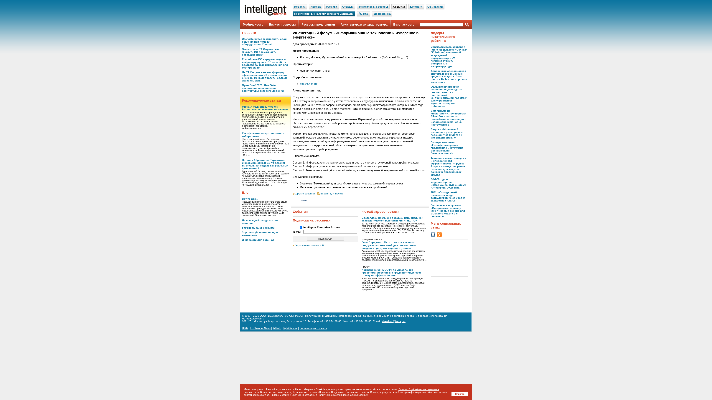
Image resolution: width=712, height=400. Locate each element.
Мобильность (253, 24)
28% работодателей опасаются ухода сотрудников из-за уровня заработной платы (448, 196)
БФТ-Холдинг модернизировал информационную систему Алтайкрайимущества (448, 183)
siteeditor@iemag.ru (394, 321)
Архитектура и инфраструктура (364, 24)
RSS (365, 13)
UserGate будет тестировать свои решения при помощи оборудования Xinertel (264, 42)
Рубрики (331, 6)
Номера (316, 6)
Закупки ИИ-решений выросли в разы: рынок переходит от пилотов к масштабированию (447, 133)
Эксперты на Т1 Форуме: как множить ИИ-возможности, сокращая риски (260, 52)
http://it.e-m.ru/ (308, 83)
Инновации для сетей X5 (258, 240)
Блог (246, 192)
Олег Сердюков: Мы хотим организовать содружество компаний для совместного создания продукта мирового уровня (389, 245)
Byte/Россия (290, 328)
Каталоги (416, 6)
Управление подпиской (310, 245)
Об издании (435, 6)
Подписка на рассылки (312, 220)
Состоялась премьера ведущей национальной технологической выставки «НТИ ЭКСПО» (392, 219)
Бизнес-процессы (282, 24)
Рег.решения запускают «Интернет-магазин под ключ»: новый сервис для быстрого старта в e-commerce (448, 211)
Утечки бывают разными (258, 227)
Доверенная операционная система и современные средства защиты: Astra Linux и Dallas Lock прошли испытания (449, 77)
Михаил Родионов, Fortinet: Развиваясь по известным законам (265, 108)
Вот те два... (250, 198)
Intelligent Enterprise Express (322, 227)
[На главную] (265, 15)
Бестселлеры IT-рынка (313, 328)
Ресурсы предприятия (318, 24)
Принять (459, 394)
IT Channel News (260, 328)
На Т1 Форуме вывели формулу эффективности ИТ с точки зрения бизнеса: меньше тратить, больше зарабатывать (264, 76)
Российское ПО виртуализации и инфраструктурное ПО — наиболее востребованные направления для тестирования (265, 63)
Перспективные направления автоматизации (324, 13)
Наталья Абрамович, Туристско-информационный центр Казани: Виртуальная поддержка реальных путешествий (265, 164)
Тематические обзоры (373, 6)
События (399, 6)
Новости (300, 6)
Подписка (384, 13)
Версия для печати (332, 193)
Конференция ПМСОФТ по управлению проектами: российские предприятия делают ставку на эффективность (391, 273)
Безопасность (403, 24)
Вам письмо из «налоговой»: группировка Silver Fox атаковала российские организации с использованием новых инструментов (448, 117)
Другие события (305, 193)
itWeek (277, 328)
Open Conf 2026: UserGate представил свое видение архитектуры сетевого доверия (263, 88)
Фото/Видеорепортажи (381, 212)
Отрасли (348, 6)
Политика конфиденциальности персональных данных (338, 315)
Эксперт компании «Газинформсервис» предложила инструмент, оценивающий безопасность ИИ (447, 148)
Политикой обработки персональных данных (343, 395)
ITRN (245, 328)
